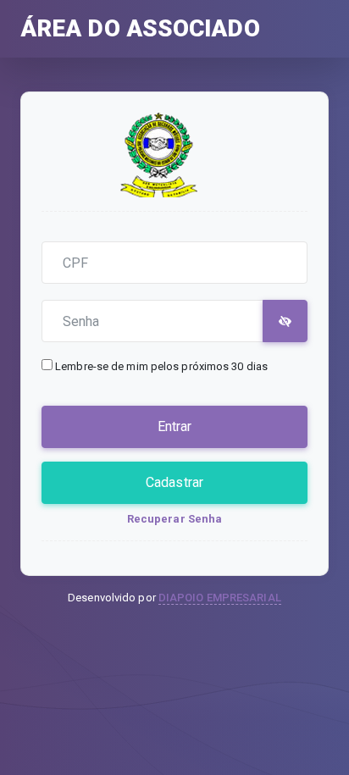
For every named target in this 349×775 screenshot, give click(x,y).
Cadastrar (174, 482)
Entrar (175, 426)
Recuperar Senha (175, 518)
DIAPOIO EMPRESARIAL (219, 597)
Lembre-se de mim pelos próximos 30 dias (161, 366)
